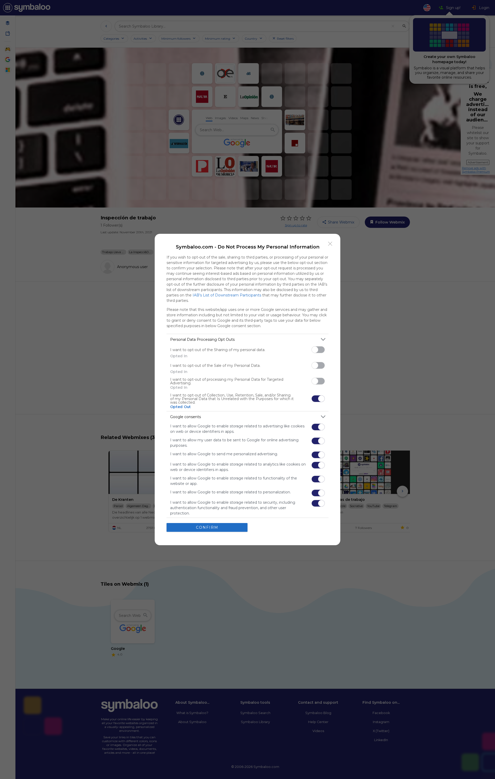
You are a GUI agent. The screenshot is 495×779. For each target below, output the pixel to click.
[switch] (318, 349)
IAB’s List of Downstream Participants (227, 295)
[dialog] (247, 389)
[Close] (330, 244)
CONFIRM (207, 527)
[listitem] (247, 339)
